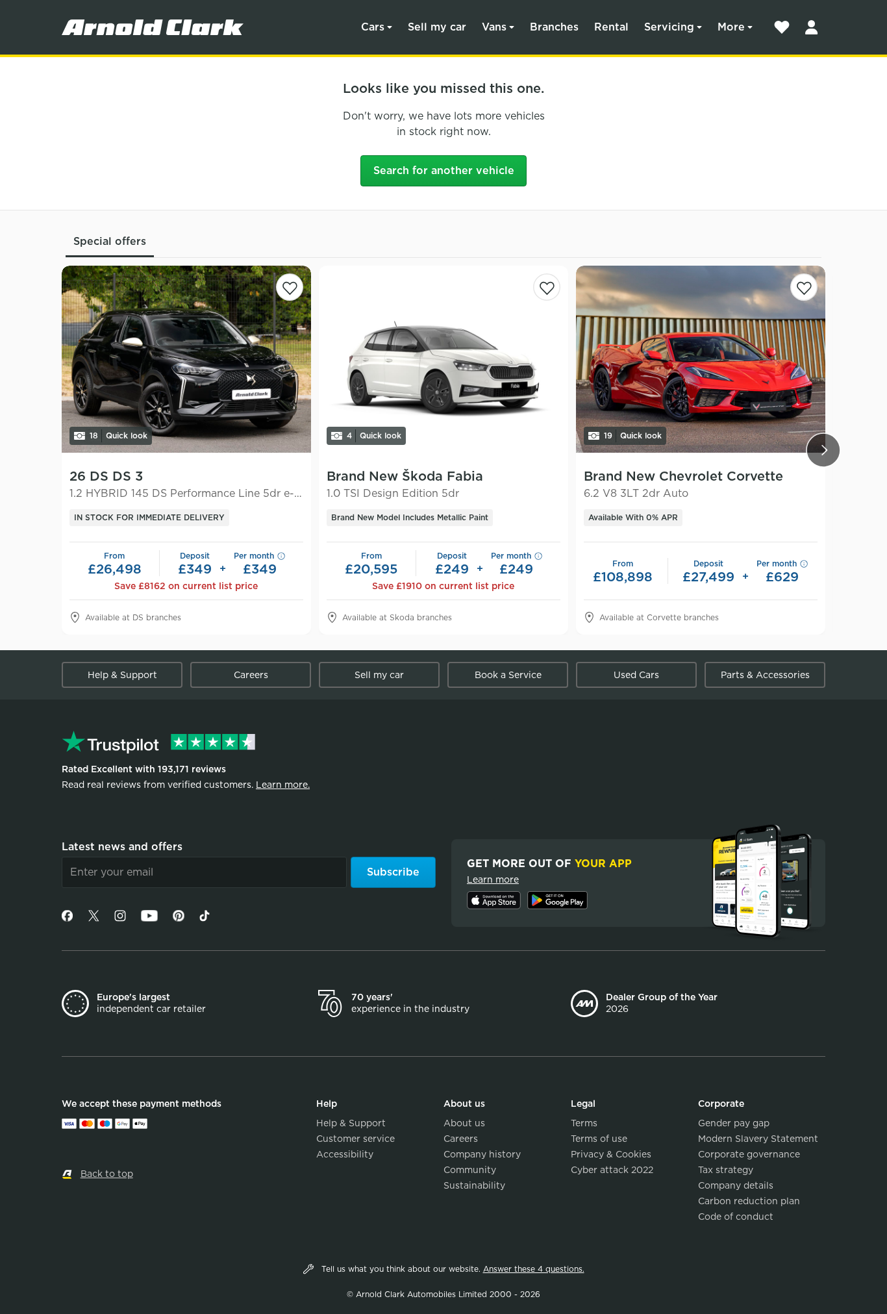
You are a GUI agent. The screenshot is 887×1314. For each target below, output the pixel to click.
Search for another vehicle (443, 170)
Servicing (669, 27)
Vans (494, 27)
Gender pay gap (733, 1123)
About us (464, 1123)
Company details (735, 1185)
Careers (251, 675)
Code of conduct (735, 1216)
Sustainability (474, 1185)
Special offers (109, 241)
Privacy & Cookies (611, 1154)
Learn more (493, 879)
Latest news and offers (122, 846)
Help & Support (122, 675)
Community (469, 1170)
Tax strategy (725, 1170)
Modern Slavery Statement (758, 1138)
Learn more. (283, 784)
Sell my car (437, 27)
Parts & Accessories (765, 675)
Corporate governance (749, 1154)
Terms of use (599, 1138)
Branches (554, 27)
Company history (482, 1154)
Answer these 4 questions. (533, 1269)
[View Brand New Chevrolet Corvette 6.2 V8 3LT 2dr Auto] (700, 359)
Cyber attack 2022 (612, 1170)
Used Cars (636, 675)
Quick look (118, 435)
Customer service (355, 1138)
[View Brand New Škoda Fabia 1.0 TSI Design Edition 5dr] (443, 359)
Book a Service (508, 675)
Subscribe (393, 872)
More (731, 27)
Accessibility (344, 1154)
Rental (611, 27)
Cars (372, 27)
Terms (584, 1123)
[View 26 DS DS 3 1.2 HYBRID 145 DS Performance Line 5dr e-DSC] (186, 359)
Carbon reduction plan (749, 1201)
